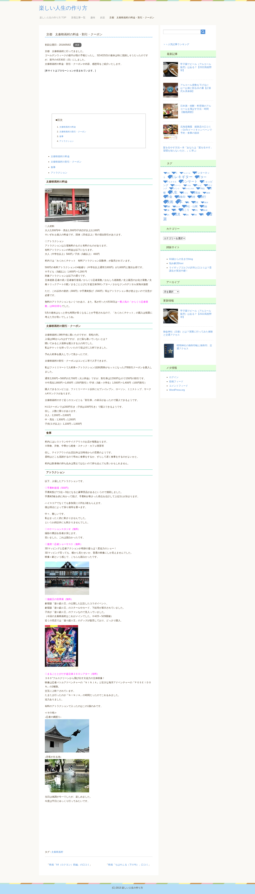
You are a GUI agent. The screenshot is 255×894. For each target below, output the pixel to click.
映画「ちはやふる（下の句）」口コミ (128, 864)
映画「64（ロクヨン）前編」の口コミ (69, 864)
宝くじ (185, 193)
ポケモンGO (189, 188)
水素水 (205, 202)
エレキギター (182, 177)
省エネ (177, 206)
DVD (168, 173)
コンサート (190, 181)
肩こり (185, 209)
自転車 (205, 210)
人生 (174, 192)
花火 (167, 215)
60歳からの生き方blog (181, 259)
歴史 (196, 202)
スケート (177, 185)
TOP (55, 17)
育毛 (196, 210)
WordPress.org (177, 390)
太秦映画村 (57, 852)
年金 (169, 196)
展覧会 (196, 192)
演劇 (168, 206)
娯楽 (77, 45)
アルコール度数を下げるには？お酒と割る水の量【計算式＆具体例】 (195, 88)
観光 (187, 215)
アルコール (186, 173)
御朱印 (181, 196)
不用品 (202, 188)
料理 (192, 197)
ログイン (174, 377)
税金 (204, 206)
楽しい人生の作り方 (63, 8)
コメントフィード (178, 386)
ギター (202, 177)
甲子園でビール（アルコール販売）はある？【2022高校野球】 (196, 67)
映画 (169, 202)
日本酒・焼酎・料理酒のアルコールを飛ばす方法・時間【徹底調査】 (195, 109)
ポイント (176, 188)
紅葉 (167, 210)
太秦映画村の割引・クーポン (72, 131)
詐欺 (195, 215)
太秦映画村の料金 (67, 127)
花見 (177, 214)
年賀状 (207, 193)
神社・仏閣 (191, 206)
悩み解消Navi (176, 263)
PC (176, 173)
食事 (61, 136)
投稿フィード (176, 381)
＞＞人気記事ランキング (176, 44)
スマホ (188, 185)
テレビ (199, 185)
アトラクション (66, 141)
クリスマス (171, 182)
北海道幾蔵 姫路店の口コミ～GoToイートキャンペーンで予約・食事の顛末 (196, 129)
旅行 (203, 196)
